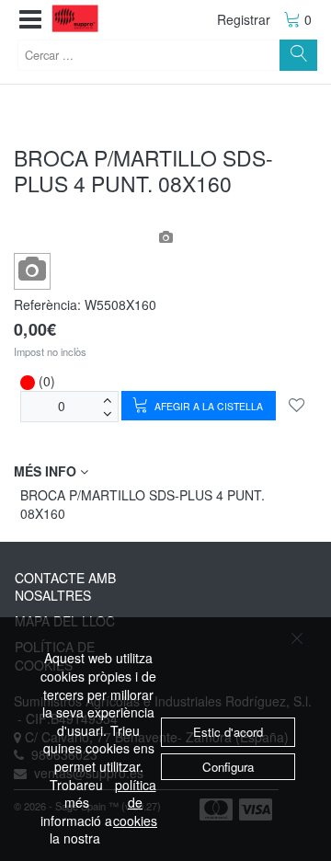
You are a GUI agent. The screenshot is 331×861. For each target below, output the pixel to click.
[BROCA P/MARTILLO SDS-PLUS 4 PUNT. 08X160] (33, 270)
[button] (30, 20)
